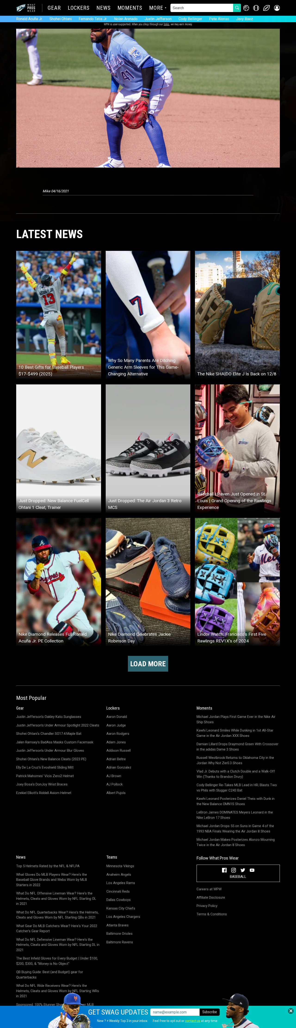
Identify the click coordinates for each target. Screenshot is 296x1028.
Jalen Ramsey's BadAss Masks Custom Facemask (54, 742)
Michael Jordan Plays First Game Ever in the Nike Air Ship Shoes (236, 719)
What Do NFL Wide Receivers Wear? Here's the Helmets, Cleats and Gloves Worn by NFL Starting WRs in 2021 (57, 991)
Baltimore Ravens (119, 942)
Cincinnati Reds (118, 891)
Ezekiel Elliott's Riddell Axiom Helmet (43, 793)
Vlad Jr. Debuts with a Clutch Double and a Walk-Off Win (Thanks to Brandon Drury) (236, 774)
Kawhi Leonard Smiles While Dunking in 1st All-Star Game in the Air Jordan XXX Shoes (235, 733)
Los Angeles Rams (120, 883)
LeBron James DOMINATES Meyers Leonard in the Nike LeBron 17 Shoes (235, 815)
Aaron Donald (116, 717)
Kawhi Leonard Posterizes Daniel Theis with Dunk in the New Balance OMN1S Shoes (235, 801)
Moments (129, 8)
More (156, 8)
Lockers (78, 8)
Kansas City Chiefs (120, 908)
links (166, 24)
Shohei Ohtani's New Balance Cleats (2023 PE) (51, 759)
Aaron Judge (116, 725)
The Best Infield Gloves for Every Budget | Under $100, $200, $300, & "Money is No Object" (57, 961)
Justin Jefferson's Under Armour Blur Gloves (50, 750)
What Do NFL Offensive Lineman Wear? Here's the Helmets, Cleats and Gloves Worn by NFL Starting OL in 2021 (56, 898)
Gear (54, 8)
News (103, 8)
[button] (277, 8)
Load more (148, 663)
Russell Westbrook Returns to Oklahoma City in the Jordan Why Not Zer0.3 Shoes (235, 760)
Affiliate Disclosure (211, 897)
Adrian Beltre (116, 759)
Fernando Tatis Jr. (93, 19)
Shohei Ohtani (60, 19)
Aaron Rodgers (117, 734)
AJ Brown (113, 776)
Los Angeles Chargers (123, 917)
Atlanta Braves (117, 925)
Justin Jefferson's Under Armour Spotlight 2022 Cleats (57, 725)
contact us (192, 1021)
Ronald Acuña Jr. (29, 19)
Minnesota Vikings (120, 866)
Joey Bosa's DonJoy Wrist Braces (42, 784)
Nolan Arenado (126, 19)
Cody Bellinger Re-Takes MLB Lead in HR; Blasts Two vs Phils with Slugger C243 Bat (237, 787)
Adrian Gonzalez (118, 767)
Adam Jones (116, 742)
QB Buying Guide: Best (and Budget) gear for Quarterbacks (49, 974)
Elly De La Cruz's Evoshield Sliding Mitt (45, 767)
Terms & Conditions (212, 914)
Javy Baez (244, 19)
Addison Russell (118, 750)
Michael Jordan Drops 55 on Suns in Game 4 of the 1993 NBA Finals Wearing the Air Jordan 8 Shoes (235, 828)
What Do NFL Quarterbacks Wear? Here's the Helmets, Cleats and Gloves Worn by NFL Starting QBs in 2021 (57, 915)
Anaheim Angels (118, 874)
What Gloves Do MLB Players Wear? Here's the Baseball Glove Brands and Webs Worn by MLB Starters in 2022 (51, 879)
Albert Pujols (116, 793)
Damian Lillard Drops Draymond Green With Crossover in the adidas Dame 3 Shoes (237, 746)
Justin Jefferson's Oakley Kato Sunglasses (48, 717)
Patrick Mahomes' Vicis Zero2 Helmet (45, 776)
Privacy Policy (207, 906)
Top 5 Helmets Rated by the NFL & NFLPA (48, 866)
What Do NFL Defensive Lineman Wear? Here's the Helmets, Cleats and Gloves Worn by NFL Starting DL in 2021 (57, 945)
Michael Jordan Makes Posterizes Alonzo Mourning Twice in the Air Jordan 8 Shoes (236, 842)
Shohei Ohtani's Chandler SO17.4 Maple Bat (48, 734)
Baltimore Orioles (119, 933)
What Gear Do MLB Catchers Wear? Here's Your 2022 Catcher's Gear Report (56, 928)
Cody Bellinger (190, 19)
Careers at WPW (209, 889)
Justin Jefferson (158, 19)
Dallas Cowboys (118, 900)
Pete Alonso (219, 19)
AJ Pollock (114, 784)
